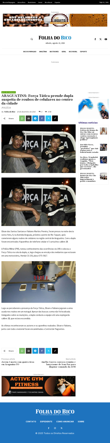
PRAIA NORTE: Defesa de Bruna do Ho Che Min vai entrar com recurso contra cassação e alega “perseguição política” (89, 134)
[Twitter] (101, 39)
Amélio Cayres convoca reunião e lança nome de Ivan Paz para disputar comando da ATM (58, 364)
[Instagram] (55, 428)
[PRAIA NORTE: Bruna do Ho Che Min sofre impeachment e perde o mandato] (103, 176)
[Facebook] (95, 39)
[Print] (29, 118)
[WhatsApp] (22, 118)
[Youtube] (106, 39)
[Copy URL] (55, 118)
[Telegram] (35, 118)
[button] (31, 39)
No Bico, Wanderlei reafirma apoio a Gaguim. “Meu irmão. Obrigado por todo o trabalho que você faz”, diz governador (89, 163)
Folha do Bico (9, 111)
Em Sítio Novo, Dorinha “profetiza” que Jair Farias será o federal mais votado (89, 148)
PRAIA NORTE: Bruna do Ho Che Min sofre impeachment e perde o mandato (88, 177)
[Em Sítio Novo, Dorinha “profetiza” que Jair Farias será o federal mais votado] (103, 147)
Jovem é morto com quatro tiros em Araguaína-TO (17, 363)
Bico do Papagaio (8, 92)
